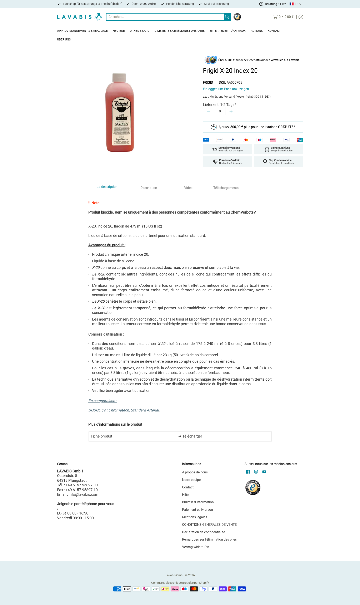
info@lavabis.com (83, 494)
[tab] (107, 188)
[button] (296, 4)
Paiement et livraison (197, 510)
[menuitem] (283, 17)
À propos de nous (195, 472)
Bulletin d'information (198, 502)
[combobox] (165, 17)
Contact (188, 487)
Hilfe (185, 495)
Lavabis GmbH (175, 575)
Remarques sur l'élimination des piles (209, 539)
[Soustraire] (208, 111)
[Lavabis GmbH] (80, 17)
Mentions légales (194, 517)
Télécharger (192, 436)
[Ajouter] (231, 111)
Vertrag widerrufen (195, 547)
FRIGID (208, 82)
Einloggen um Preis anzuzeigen (226, 89)
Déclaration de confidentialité (203, 532)
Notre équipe (191, 480)
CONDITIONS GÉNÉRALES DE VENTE (209, 525)
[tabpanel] (180, 319)
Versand (230, 96)
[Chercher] (227, 17)
